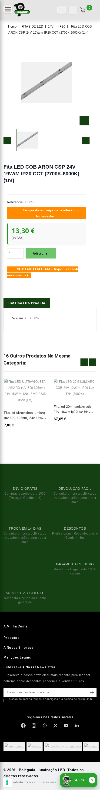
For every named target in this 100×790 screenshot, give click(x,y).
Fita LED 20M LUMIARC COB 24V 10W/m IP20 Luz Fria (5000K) (72, 412)
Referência (18, 318)
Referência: (15, 202)
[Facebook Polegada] (23, 726)
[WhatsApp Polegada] (45, 726)
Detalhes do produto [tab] (26, 303)
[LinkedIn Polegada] (77, 726)
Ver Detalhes (40, 385)
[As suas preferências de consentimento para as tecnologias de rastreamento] (7, 782)
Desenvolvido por (30, 782)
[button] (7, 9)
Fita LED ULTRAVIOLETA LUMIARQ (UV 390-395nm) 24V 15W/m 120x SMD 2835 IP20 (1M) (25, 418)
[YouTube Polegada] (66, 726)
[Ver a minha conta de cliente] (73, 10)
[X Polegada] (55, 726)
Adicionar (41, 253)
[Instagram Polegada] (34, 726)
